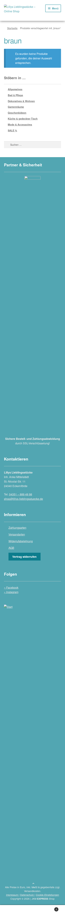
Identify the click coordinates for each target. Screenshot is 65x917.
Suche (32, 911)
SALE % (12, 130)
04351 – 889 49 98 (20, 494)
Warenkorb (50, 908)
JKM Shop (43, 898)
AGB (11, 548)
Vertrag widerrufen (24, 557)
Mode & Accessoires (20, 124)
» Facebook (11, 588)
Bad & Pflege (15, 95)
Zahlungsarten (17, 528)
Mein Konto (11, 911)
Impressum (12, 895)
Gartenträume (16, 107)
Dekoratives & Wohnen (21, 101)
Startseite (12, 28)
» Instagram (11, 592)
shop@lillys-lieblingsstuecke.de (23, 499)
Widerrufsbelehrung (20, 541)
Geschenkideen (17, 112)
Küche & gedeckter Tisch (23, 118)
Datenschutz (27, 895)
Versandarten (16, 534)
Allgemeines (15, 89)
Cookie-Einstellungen (47, 895)
